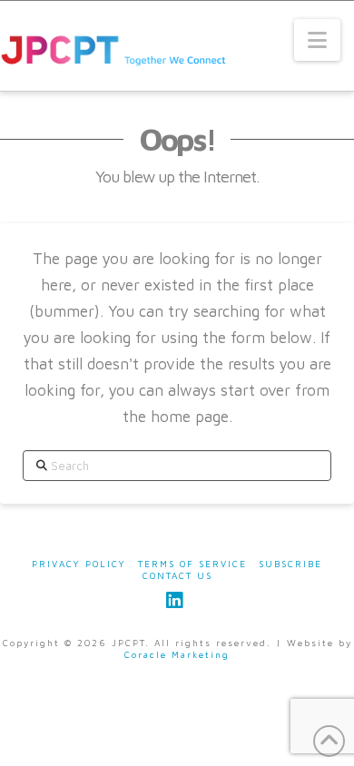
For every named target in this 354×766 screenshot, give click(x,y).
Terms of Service (192, 563)
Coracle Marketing (177, 654)
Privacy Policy (79, 563)
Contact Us (177, 575)
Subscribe (290, 563)
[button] (317, 40)
